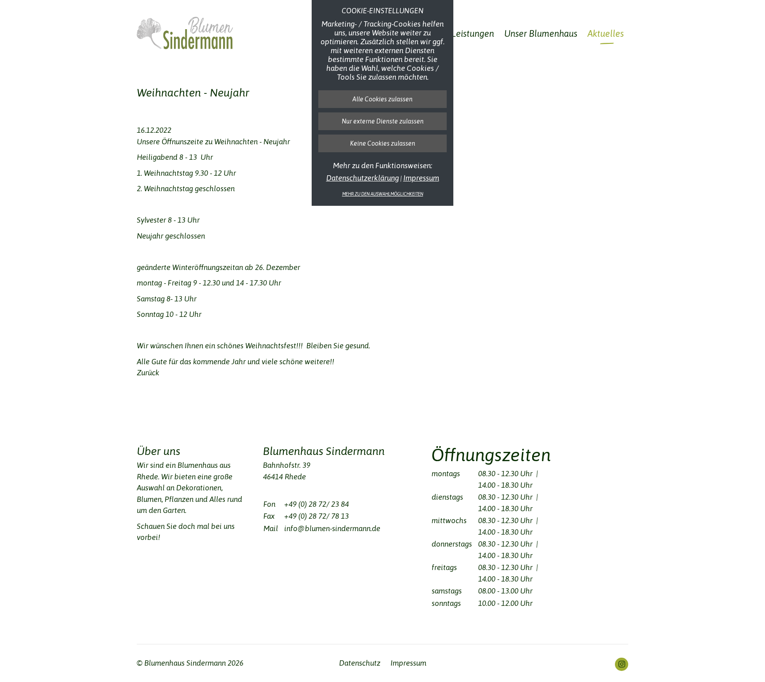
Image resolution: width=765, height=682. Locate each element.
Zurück (148, 372)
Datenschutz (359, 663)
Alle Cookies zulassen (382, 99)
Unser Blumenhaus (540, 35)
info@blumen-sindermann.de (332, 528)
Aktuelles (605, 35)
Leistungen (473, 35)
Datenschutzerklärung (362, 177)
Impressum (421, 177)
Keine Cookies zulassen (382, 143)
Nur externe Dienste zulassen (383, 121)
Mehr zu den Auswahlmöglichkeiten (382, 194)
